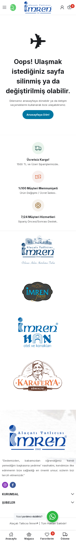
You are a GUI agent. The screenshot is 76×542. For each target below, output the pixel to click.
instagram (5, 485)
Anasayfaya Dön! (38, 114)
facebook (13, 485)
